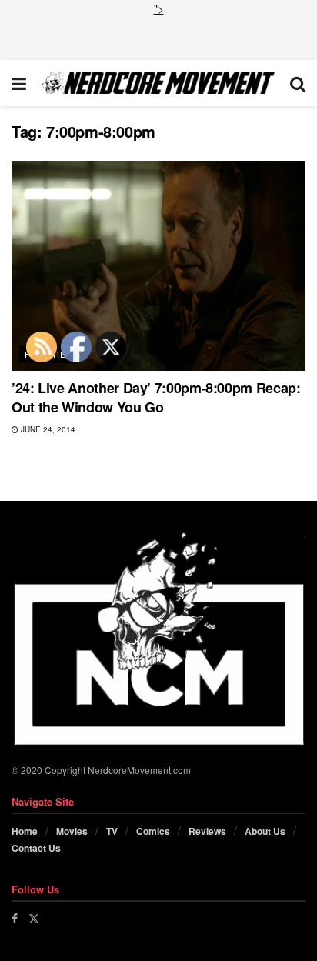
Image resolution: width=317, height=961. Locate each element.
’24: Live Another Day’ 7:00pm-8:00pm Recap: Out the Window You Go (156, 397)
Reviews (207, 831)
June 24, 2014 (46, 429)
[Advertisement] (158, 36)
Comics (153, 831)
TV (112, 831)
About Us (265, 831)
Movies (72, 831)
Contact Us (36, 848)
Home (25, 831)
